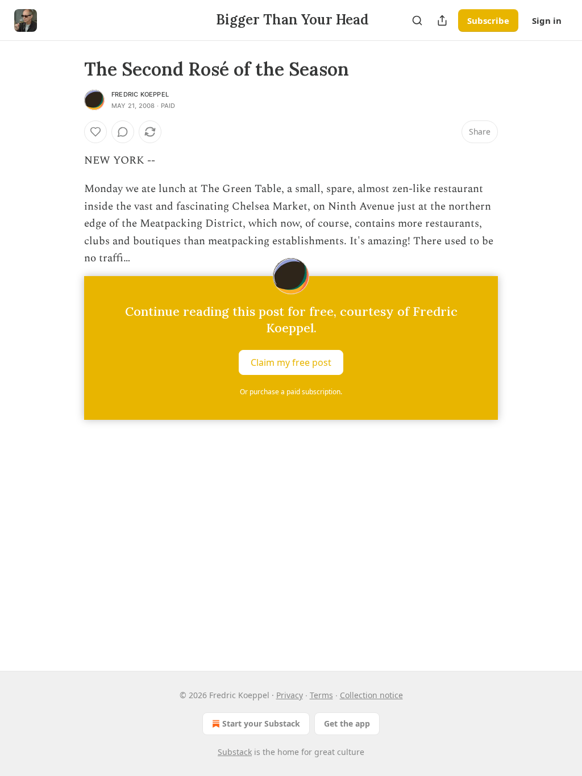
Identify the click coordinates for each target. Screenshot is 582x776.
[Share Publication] (442, 20)
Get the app (347, 723)
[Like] (95, 131)
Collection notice (371, 695)
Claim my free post (291, 362)
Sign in (547, 20)
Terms (321, 695)
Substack (235, 751)
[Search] (417, 20)
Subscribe (488, 20)
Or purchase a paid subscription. (291, 392)
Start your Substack (261, 723)
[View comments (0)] (122, 131)
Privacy (289, 695)
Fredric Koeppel (140, 94)
